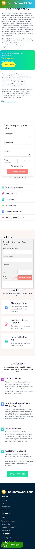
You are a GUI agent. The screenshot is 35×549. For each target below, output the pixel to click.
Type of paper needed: (10, 248)
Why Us (4, 503)
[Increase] (29, 161)
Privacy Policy (5, 524)
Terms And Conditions (8, 521)
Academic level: (8, 256)
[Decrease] (19, 161)
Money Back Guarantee (9, 527)
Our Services (5, 507)
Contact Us (5, 510)
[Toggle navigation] (3, 7)
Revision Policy (6, 530)
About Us (4, 500)
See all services (17, 474)
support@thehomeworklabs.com (12, 538)
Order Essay (9, 64)
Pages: (5, 272)
